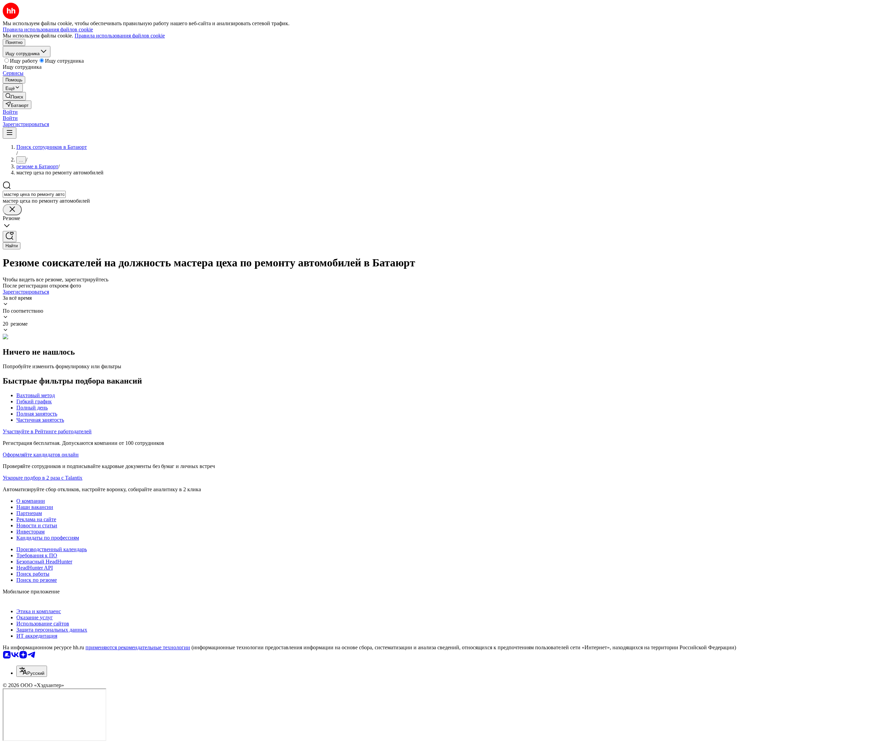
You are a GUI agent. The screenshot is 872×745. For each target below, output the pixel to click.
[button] (10, 112)
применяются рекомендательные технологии (137, 647)
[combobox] (34, 194)
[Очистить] (12, 209)
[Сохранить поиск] (9, 236)
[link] (14, 96)
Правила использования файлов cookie (120, 35)
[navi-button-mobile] (9, 133)
